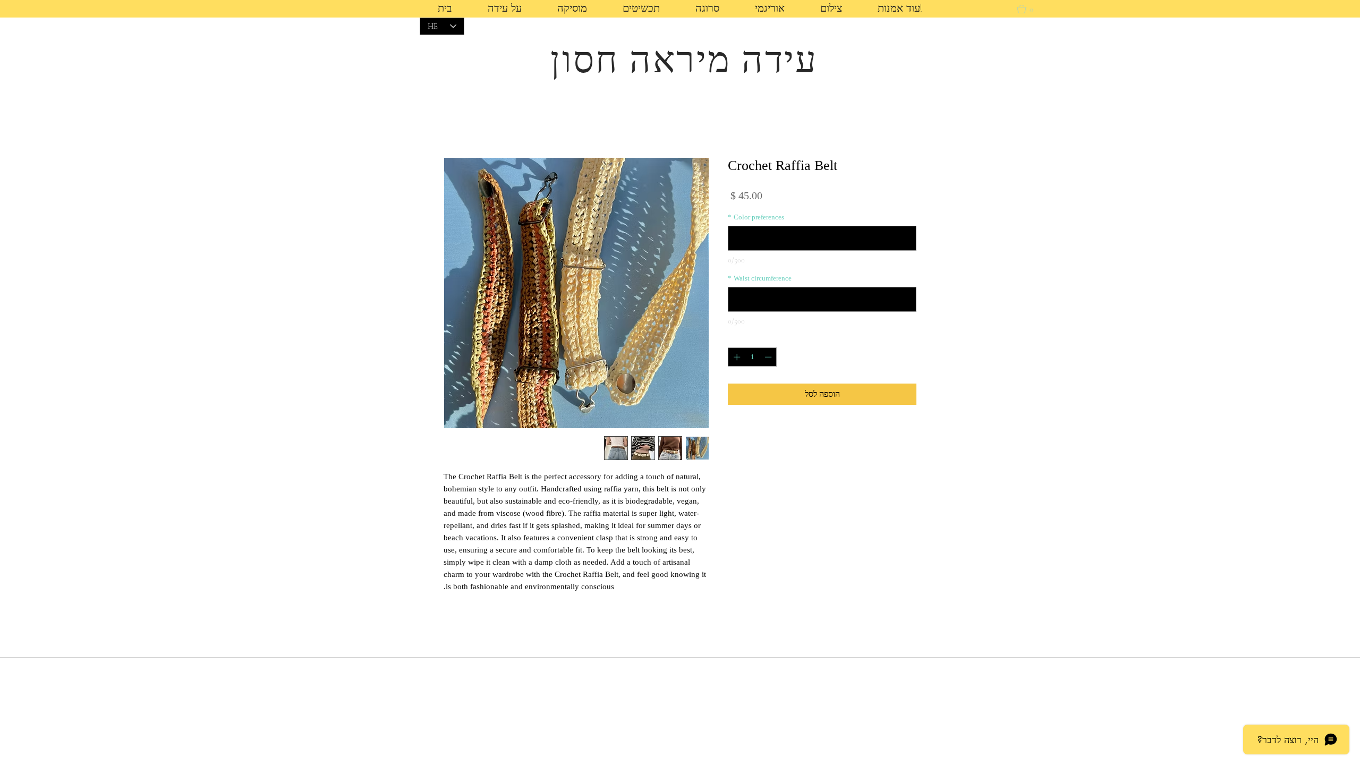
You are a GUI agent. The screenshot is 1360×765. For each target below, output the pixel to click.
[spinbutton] (752, 357)
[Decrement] (769, 357)
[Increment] (735, 357)
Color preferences (756, 217)
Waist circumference (760, 278)
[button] (831, 9)
